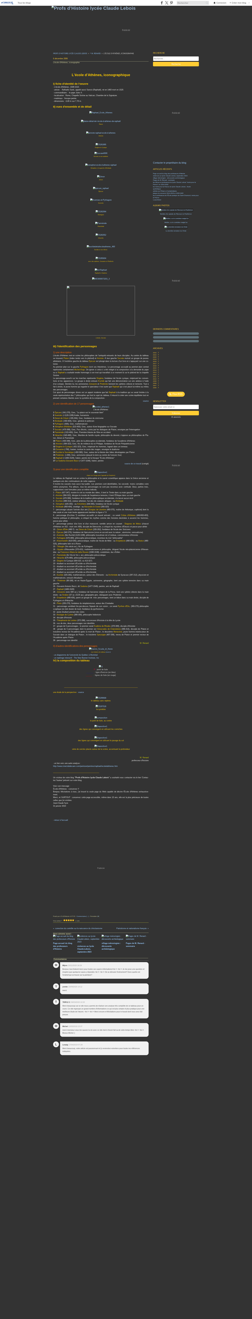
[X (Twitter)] (166, 3)
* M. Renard (95, 53)
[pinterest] (171, 3)
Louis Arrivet (157, 200)
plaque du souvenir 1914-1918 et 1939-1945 (168, 193)
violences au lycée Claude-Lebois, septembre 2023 (170, 176)
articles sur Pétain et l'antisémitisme (165, 191)
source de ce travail (133, 464)
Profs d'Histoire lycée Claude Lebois (70, 53)
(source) (108, 652)
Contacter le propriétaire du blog (169, 163)
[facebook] (162, 3)
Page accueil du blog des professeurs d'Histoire (169, 173)
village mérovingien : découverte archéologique (169, 178)
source (146, 401)
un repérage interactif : (76, 658)
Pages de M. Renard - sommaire (164, 180)
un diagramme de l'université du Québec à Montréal (76, 655)
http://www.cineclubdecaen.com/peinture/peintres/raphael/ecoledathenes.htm (85, 766)
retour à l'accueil (61, 820)
